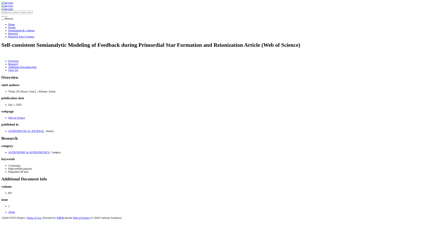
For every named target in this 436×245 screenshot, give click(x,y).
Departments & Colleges (21, 30)
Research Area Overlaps (21, 36)
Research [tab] (13, 64)
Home (11, 24)
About (11, 212)
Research (13, 33)
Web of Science (16, 117)
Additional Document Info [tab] (22, 67)
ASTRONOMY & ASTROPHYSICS (29, 152)
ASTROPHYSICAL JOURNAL (26, 131)
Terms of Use (34, 217)
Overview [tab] (13, 61)
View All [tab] (13, 70)
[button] (2, 16)
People (11, 27)
